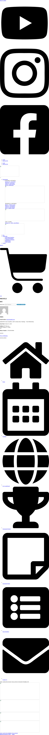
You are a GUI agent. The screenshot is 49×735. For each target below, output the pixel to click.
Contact (4, 243)
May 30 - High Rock (9, 185)
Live (3, 235)
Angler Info (5, 236)
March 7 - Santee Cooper (10, 204)
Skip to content (3, 0)
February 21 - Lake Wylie (10, 181)
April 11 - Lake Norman (10, 184)
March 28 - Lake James (10, 182)
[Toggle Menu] (0, 177)
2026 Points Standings (9, 237)
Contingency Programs (9, 239)
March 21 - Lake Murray (10, 205)
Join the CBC (5, 160)
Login (4, 159)
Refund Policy (8, 240)
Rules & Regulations (9, 238)
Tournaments (5, 179)
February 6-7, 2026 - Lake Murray (12, 222)
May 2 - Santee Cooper (9, 208)
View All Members (4, 335)
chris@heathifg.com (11, 319)
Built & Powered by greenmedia (7, 734)
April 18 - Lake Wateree (10, 207)
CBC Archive (8, 242)
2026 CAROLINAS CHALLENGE (9, 733)
